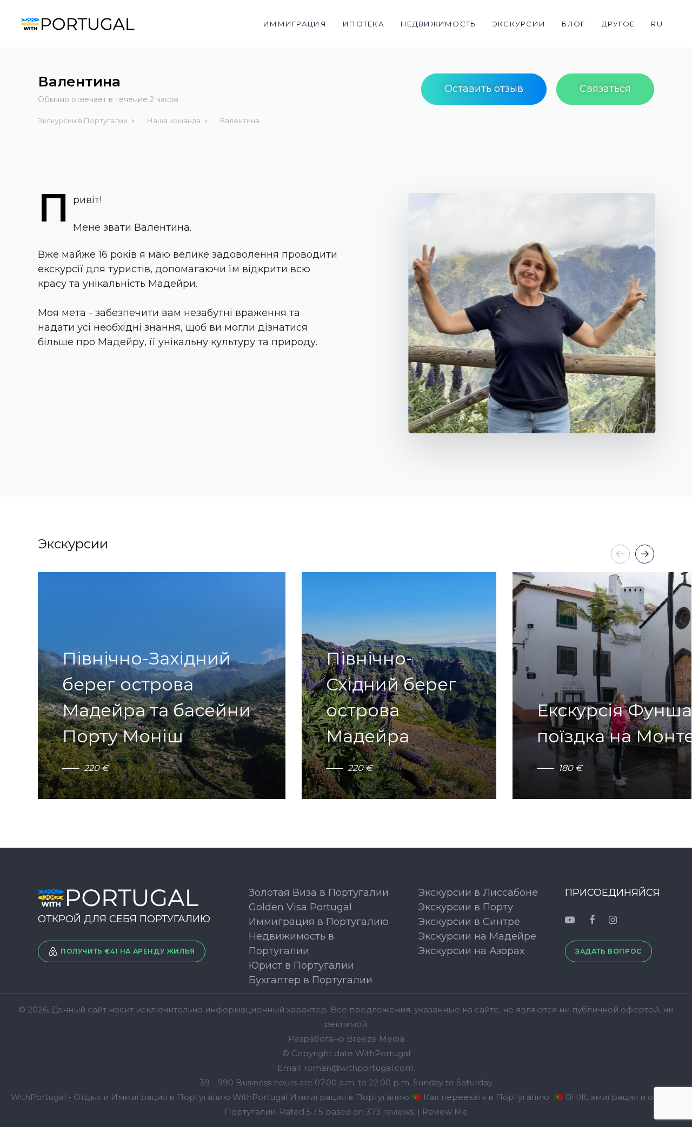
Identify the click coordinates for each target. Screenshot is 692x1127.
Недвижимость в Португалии (291, 943)
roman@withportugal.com (359, 1068)
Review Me (445, 1111)
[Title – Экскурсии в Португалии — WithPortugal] (124, 897)
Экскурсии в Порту (465, 907)
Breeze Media (375, 1039)
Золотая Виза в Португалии (319, 892)
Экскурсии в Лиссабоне (478, 892)
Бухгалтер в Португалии (310, 980)
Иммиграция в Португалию (319, 922)
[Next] (644, 554)
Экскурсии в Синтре (469, 922)
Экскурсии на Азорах (471, 951)
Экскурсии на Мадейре (477, 936)
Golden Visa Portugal (300, 907)
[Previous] (620, 554)
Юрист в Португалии (301, 965)
